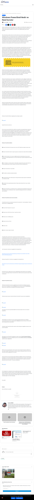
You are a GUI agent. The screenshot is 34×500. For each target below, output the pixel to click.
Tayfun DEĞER (5, 22)
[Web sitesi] (8, 409)
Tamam (13, 498)
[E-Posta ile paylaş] (15, 25)
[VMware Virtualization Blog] (5, 2)
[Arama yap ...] (1, 4)
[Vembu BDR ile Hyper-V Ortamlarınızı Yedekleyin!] (17, 434)
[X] (8, 25)
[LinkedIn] (10, 25)
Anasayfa (4, 13)
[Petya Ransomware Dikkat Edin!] (6, 433)
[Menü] (32, 4)
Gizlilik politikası (19, 498)
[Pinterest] (12, 25)
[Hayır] (32, 497)
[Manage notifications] (2, 497)
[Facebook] (6, 25)
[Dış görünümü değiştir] (2, 4)
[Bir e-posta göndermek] (7, 22)
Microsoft (7, 13)
